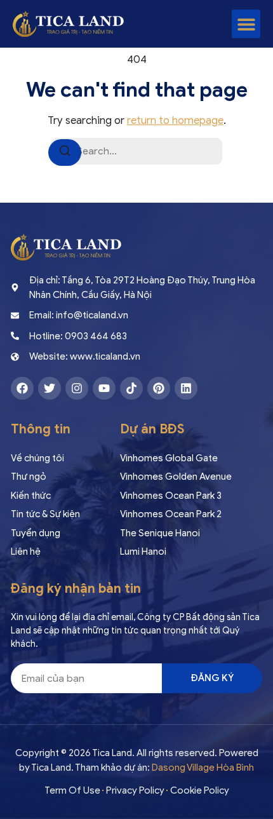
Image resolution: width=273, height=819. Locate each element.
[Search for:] (136, 151)
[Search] (64, 152)
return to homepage (175, 120)
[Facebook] (22, 388)
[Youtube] (104, 388)
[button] (246, 24)
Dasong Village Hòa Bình (203, 767)
